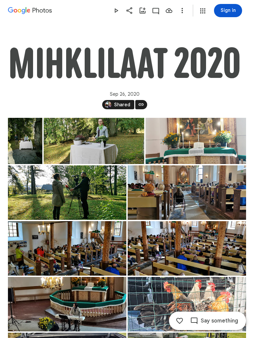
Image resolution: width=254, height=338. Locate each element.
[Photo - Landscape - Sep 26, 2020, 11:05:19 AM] (187, 192)
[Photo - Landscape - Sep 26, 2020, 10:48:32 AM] (94, 141)
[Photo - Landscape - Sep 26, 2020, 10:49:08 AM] (196, 141)
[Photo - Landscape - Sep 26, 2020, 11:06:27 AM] (67, 248)
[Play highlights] (116, 10)
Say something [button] (219, 321)
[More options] (182, 10)
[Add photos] (142, 10)
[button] (202, 10)
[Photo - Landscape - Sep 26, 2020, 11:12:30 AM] (67, 304)
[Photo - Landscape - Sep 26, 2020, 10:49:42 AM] (67, 192)
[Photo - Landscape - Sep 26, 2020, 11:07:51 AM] (187, 248)
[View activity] (155, 10)
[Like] (179, 320)
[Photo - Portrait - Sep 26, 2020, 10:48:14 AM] (25, 141)
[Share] (129, 10)
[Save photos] (169, 10)
